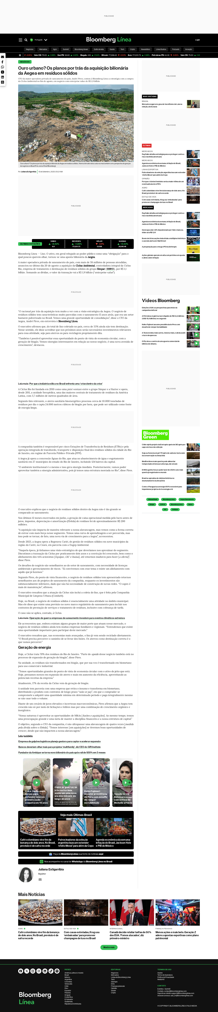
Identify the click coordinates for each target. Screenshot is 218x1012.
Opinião (114, 988)
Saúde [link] (112, 49)
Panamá (68, 993)
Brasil (67, 975)
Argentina (68, 979)
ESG (113, 984)
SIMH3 (110, 268)
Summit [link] (66, 49)
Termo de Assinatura (165, 975)
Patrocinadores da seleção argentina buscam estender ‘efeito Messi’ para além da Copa (75, 842)
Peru (66, 988)
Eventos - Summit (163, 989)
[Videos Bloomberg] (171, 300)
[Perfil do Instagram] (38, 971)
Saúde (113, 990)
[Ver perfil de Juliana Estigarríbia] (28, 875)
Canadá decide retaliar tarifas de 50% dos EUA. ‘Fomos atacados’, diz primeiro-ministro (130, 935)
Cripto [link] (132, 49)
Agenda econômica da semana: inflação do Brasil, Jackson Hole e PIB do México (113, 842)
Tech (113, 979)
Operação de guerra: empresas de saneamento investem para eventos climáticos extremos (77, 618)
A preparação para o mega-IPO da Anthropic (159, 247)
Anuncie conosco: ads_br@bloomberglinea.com (175, 996)
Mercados (115, 975)
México (67, 977)
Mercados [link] (43, 49)
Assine (159, 973)
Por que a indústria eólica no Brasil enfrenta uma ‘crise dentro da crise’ (66, 383)
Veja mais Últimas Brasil (76, 815)
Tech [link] (122, 49)
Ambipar (175, 509)
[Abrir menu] (20, 40)
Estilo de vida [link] (99, 49)
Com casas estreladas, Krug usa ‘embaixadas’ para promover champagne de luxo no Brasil (81, 935)
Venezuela (68, 984)
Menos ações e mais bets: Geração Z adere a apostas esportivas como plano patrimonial (177, 935)
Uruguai (67, 995)
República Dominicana (73, 1004)
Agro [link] (55, 49)
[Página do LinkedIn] (44, 971)
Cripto (113, 993)
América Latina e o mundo (74, 973)
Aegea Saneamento (187, 499)
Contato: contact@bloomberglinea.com (172, 991)
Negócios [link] (29, 49)
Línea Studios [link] (161, 49)
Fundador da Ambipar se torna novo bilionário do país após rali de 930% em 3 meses (61, 752)
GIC (165, 509)
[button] (3, 57)
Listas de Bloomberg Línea (121, 977)
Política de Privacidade (165, 977)
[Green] (171, 434)
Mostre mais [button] (109, 947)
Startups (114, 982)
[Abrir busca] (26, 40)
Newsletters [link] (145, 49)
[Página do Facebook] (20, 971)
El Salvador (69, 999)
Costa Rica (69, 997)
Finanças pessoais (118, 986)
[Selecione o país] (45, 40)
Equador (68, 990)
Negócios (25, 62)
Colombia (68, 982)
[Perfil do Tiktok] (50, 971)
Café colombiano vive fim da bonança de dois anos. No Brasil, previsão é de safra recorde (38, 842)
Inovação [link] (188, 49)
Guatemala (69, 1001)
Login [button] (197, 40)
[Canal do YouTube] (32, 971)
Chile (66, 986)
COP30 (162, 504)
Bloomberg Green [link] (81, 49)
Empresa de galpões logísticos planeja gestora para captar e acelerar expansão (59, 741)
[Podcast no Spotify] (57, 971)
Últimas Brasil (152, 499)
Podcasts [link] (175, 49)
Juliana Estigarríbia (28, 172)
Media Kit (160, 979)
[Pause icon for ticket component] (19, 55)
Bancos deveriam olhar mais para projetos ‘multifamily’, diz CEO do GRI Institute (59, 747)
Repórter (42, 873)
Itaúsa (190, 504)
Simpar (151, 504)
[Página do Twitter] (26, 971)
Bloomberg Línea (169, 499)
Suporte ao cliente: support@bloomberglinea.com (175, 993)
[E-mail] (40, 879)
